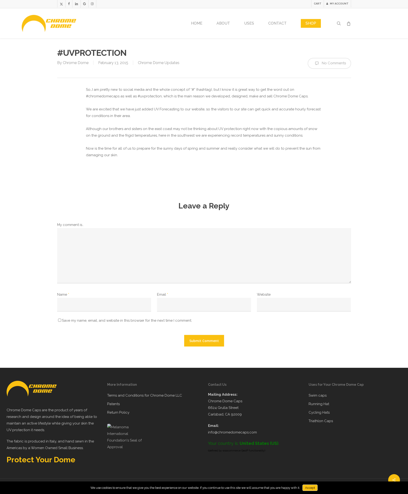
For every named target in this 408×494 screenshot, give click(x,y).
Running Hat (319, 404)
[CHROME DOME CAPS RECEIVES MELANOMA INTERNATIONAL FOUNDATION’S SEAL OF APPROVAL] (127, 447)
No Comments (333, 63)
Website (264, 294)
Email (162, 294)
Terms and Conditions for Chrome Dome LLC (144, 395)
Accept (310, 488)
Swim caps (318, 395)
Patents (113, 404)
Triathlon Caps (321, 421)
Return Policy (118, 412)
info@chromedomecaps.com (232, 432)
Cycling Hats (319, 412)
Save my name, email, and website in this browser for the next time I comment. (127, 320)
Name (63, 294)
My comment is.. (70, 225)
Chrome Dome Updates (158, 63)
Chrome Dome (76, 63)
